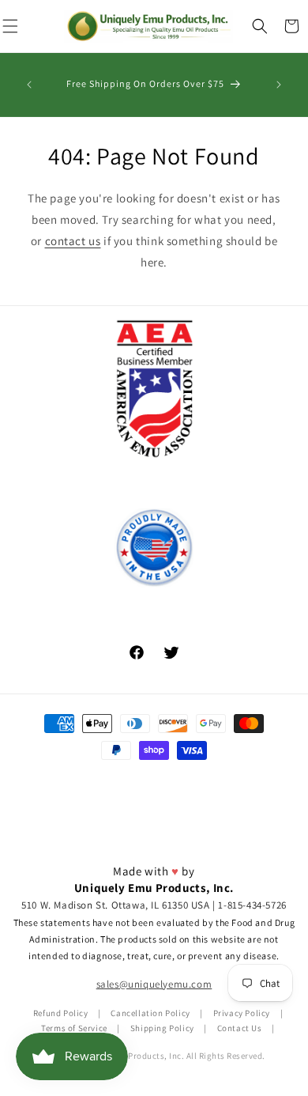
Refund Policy (60, 1013)
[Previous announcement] (29, 84)
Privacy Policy (241, 1013)
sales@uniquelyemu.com (154, 984)
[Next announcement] (278, 84)
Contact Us (239, 1028)
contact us (73, 240)
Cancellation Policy (150, 1013)
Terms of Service (74, 1028)
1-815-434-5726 (252, 905)
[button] (260, 26)
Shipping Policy (162, 1028)
